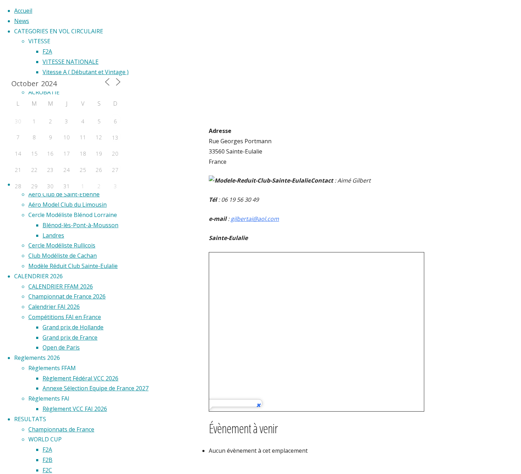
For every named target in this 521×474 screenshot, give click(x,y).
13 (115, 137)
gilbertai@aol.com (255, 219)
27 (115, 169)
